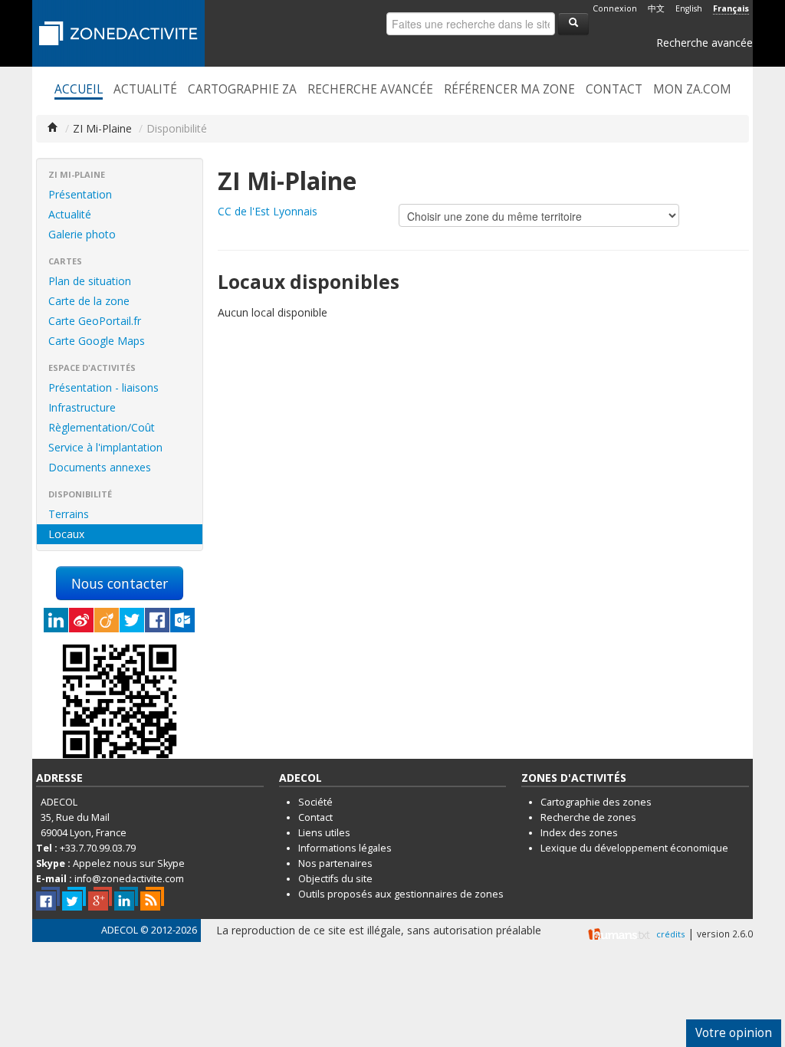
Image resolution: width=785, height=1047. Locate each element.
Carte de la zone (89, 301)
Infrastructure (82, 407)
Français (731, 8)
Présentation (80, 194)
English (688, 8)
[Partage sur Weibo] (81, 620)
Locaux (66, 534)
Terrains (68, 514)
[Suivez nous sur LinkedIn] (126, 899)
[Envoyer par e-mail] (182, 620)
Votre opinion (733, 1033)
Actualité (145, 89)
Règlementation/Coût (101, 427)
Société (315, 802)
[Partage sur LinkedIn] (56, 620)
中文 (656, 8)
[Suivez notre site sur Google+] (100, 899)
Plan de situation (89, 281)
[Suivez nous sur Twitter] (74, 899)
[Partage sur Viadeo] (106, 620)
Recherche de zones (588, 817)
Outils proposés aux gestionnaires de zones (401, 894)
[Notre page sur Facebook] (48, 899)
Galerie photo (82, 234)
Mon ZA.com (692, 89)
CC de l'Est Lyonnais (267, 211)
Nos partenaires (335, 863)
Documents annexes (99, 467)
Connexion (615, 8)
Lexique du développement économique (634, 848)
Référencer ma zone (509, 89)
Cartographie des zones (596, 802)
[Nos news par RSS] (152, 899)
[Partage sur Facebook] (157, 620)
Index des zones (579, 832)
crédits (670, 934)
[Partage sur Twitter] (132, 620)
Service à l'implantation (105, 447)
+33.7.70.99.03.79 (98, 848)
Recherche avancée (704, 42)
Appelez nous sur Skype (129, 863)
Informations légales (345, 848)
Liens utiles (324, 832)
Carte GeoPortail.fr (94, 320)
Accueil (78, 89)
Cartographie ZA (242, 89)
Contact (614, 89)
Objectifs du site (335, 878)
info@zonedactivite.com (129, 878)
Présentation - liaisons (103, 387)
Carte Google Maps (96, 340)
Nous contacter (119, 583)
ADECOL (119, 930)
